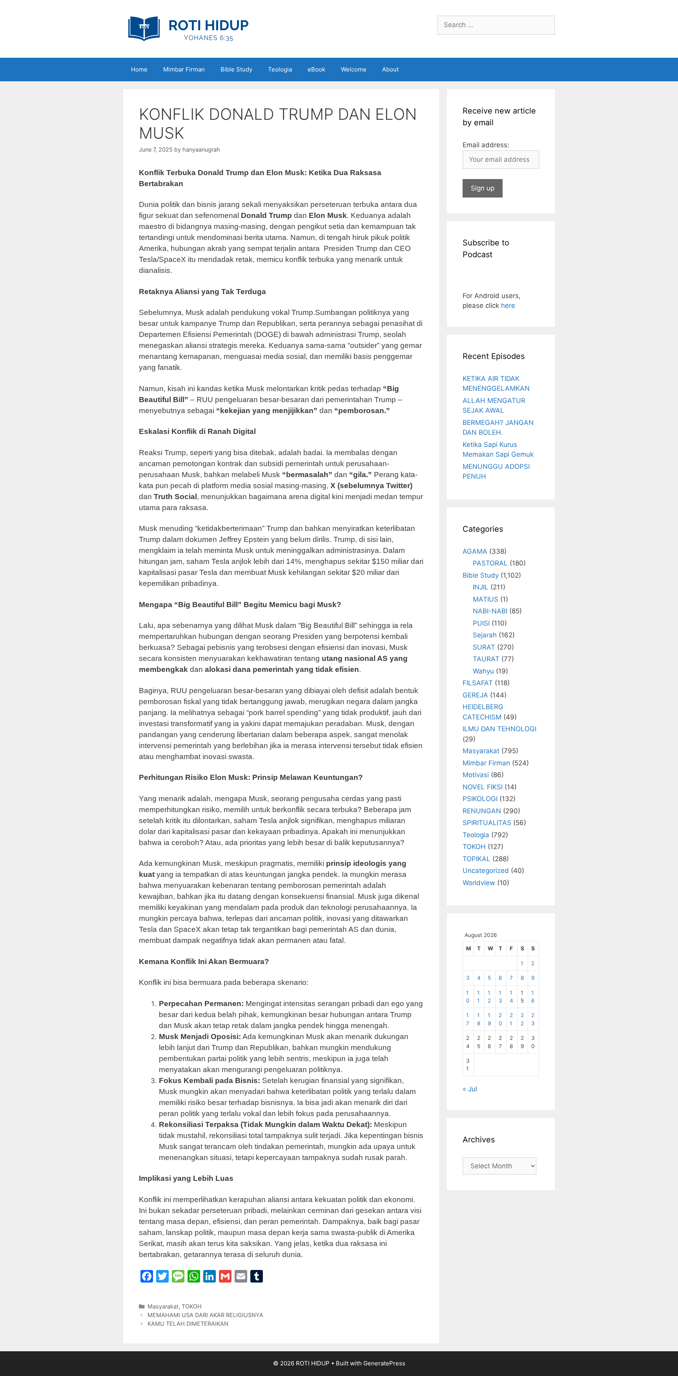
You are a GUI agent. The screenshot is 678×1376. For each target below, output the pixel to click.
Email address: (486, 145)
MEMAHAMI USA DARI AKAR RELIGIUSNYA (205, 1315)
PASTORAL (490, 563)
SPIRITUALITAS (487, 823)
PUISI (481, 623)
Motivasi (476, 775)
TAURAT (486, 659)
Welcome (353, 69)
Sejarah (485, 635)
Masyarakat (163, 1306)
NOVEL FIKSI (483, 787)
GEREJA (475, 695)
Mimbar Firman (184, 69)
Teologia (280, 69)
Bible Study (236, 69)
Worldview (479, 883)
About (390, 69)
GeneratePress (384, 1363)
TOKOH (192, 1306)
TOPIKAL (476, 859)
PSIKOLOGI (480, 799)
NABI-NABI (490, 611)
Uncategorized (486, 871)
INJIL (480, 587)
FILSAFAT (478, 683)
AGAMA (475, 551)
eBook (316, 69)
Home (139, 69)
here (508, 305)
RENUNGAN (482, 811)
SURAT (484, 647)
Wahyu (483, 671)
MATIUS (485, 599)
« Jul (470, 1089)
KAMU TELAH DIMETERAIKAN (188, 1323)
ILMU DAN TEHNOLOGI (499, 729)
